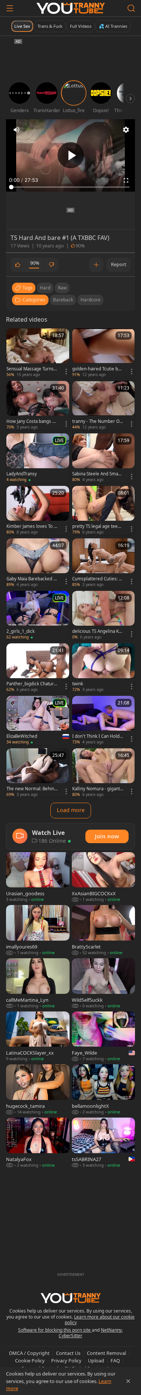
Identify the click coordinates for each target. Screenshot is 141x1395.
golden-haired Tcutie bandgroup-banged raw (97, 369)
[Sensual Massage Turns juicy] (37, 353)
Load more (71, 810)
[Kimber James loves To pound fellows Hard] (37, 510)
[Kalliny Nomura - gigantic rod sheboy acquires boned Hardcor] (103, 773)
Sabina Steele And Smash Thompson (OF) (97, 473)
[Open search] (131, 8)
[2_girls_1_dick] (37, 615)
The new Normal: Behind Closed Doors (31, 788)
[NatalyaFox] (38, 1143)
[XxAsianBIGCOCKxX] (103, 877)
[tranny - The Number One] (103, 405)
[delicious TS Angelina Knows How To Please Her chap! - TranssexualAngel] (103, 615)
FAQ (115, 1360)
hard (45, 288)
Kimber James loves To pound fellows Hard (31, 526)
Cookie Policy (30, 1360)
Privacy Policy (66, 1360)
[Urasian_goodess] (38, 877)
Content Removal (106, 1353)
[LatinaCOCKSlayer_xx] (38, 1036)
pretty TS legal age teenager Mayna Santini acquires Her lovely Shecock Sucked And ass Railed (97, 526)
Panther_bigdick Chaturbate (31, 683)
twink (77, 683)
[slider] (70, 187)
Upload (96, 1360)
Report (118, 264)
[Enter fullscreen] (126, 180)
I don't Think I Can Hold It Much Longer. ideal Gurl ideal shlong (97, 736)
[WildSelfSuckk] (103, 983)
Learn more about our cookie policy (100, 1320)
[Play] (71, 155)
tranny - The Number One (97, 421)
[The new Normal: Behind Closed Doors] (37, 773)
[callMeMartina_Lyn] (38, 983)
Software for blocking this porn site (55, 1330)
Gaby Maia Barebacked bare (31, 578)
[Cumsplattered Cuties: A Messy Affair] (103, 563)
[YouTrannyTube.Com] (70, 8)
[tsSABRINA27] (103, 1143)
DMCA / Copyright (29, 1353)
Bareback (63, 300)
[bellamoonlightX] (103, 1089)
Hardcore (90, 300)
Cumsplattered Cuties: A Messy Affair (96, 578)
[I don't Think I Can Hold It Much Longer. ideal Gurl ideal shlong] (103, 720)
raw (62, 288)
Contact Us (68, 1353)
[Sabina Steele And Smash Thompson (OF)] (103, 458)
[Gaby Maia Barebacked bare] (37, 563)
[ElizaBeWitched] (37, 720)
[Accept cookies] (128, 1381)
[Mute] (16, 129)
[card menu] (66, 371)
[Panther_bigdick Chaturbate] (37, 668)
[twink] (103, 668)
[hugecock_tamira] (38, 1089)
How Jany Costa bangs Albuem (31, 421)
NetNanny (111, 1330)
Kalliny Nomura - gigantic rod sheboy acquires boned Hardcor (97, 788)
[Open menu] (10, 8)
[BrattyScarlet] (103, 930)
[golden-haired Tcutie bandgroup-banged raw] (103, 353)
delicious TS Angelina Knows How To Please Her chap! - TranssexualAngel (97, 631)
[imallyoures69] (38, 930)
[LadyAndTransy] (37, 458)
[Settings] (126, 130)
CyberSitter (70, 1335)
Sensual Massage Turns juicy (31, 369)
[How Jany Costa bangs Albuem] (37, 405)
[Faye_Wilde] (103, 1036)
